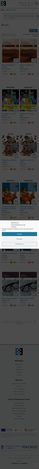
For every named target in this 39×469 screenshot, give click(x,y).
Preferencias (19, 244)
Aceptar (19, 234)
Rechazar (19, 239)
